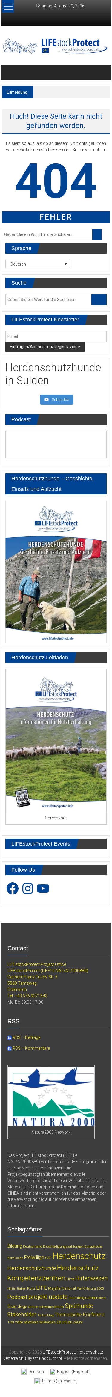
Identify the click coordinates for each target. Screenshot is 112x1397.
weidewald (31, 1322)
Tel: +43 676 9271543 (27, 995)
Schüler (58, 1307)
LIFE (41, 1287)
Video (19, 1322)
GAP (48, 1258)
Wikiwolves (47, 1322)
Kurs (31, 1288)
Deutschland (32, 1247)
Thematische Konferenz (80, 1315)
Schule (33, 1307)
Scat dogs (17, 1306)
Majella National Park (66, 1288)
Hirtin (11, 1289)
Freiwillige (34, 1257)
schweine (46, 1307)
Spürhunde (79, 1306)
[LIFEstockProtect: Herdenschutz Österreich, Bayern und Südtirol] (9, 72)
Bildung (14, 1246)
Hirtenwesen (91, 1278)
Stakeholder (21, 1314)
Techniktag (45, 1315)
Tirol (10, 1322)
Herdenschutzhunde (31, 1268)
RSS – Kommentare (31, 1048)
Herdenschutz (79, 1256)
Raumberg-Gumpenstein (87, 1298)
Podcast (17, 1297)
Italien (21, 1289)
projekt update (48, 1296)
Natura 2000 (94, 1289)
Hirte (70, 1279)
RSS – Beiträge (26, 1037)
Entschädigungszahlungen (63, 1247)
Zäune (78, 1322)
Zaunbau (64, 1322)
